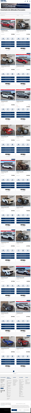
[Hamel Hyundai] (4, 1)
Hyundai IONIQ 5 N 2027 (9, 381)
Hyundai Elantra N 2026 (9, 389)
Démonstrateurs (15, 381)
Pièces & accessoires (21, 396)
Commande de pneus (21, 395)
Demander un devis (21, 381)
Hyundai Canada (3, 405)
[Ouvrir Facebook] (1, 390)
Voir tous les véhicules (14, 383)
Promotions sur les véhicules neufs (21, 384)
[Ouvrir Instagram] (2, 390)
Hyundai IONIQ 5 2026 (9, 391)
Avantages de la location (21, 390)
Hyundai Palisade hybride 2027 (9, 385)
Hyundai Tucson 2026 (9, 394)
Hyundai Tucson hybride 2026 (9, 396)
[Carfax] (7, 48)
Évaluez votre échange (20, 383)
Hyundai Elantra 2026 (9, 387)
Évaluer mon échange (8, 79)
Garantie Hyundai (27, 383)
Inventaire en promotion (14, 385)
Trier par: (18, 15)
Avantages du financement (20, 391)
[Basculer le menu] (29, 1)
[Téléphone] (25, 1)
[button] (1, 24)
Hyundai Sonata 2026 (9, 392)
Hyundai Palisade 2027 (9, 384)
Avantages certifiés (27, 382)
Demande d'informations (7, 46)
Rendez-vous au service (21, 393)
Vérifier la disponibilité (8, 77)
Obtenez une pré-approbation (21, 388)
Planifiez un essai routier (21, 380)
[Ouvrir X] (4, 390)
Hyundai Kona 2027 (9, 382)
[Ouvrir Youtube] (1, 391)
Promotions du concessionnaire (21, 386)
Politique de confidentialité (22, 411)
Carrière (26, 381)
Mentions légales (8, 85)
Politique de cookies (18, 411)
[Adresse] (27, 1)
